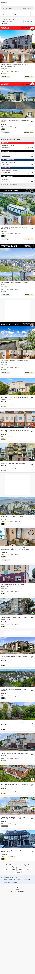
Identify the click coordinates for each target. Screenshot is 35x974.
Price (3, 14)
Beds (15, 14)
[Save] (33, 14)
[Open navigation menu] (32, 2)
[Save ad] (32, 65)
